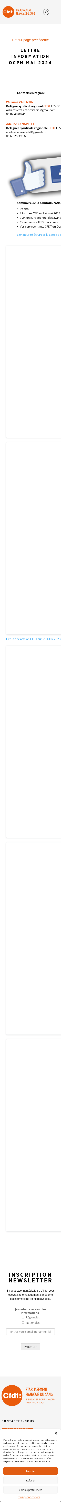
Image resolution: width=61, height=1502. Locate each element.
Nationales (33, 1323)
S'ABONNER (30, 1346)
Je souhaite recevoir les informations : (30, 1311)
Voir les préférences (30, 1489)
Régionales (33, 1317)
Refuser (30, 1480)
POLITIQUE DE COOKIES (29, 1497)
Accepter (31, 1471)
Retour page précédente (30, 40)
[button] (56, 1433)
